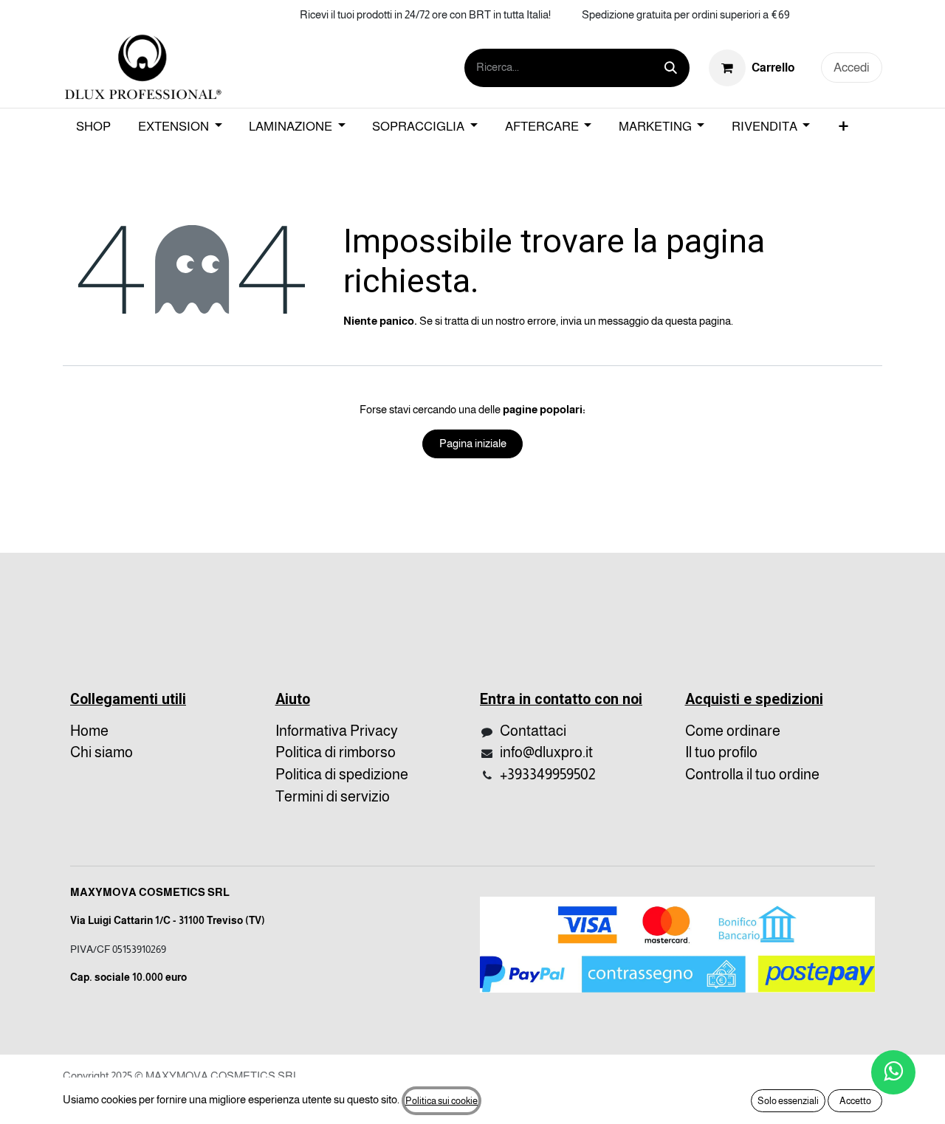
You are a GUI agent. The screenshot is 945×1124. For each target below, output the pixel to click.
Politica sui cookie (441, 1100)
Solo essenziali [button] (788, 1100)
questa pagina (698, 320)
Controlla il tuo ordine (752, 774)
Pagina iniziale (472, 443)
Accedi (852, 68)
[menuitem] (94, 126)
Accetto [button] (855, 1100)
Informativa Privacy (336, 731)
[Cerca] (671, 68)
